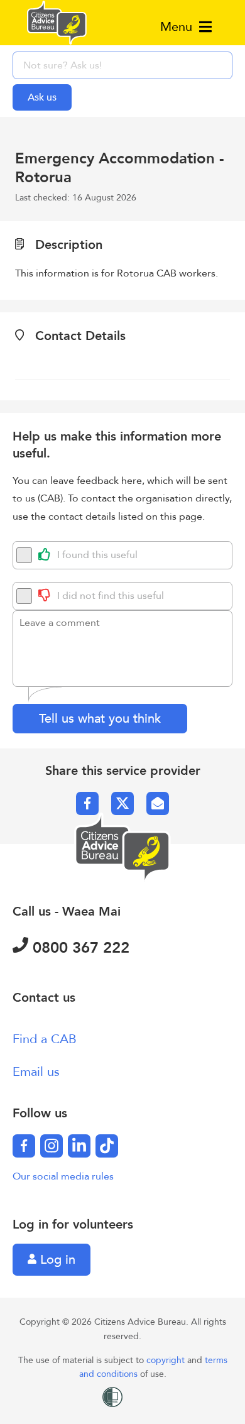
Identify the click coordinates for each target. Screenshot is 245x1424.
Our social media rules (63, 1176)
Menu (178, 26)
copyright (166, 1360)
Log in (55, 1259)
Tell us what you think (100, 718)
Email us (36, 1071)
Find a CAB (45, 1039)
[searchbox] (122, 65)
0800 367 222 (78, 948)
